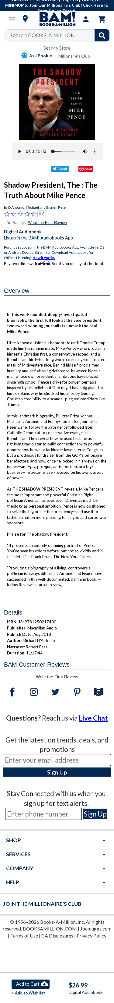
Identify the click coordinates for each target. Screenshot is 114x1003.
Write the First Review (47, 222)
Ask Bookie (40, 55)
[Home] (57, 19)
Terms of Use (24, 935)
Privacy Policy (91, 935)
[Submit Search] (102, 35)
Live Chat (93, 718)
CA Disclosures (57, 935)
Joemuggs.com (96, 928)
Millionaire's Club (74, 55)
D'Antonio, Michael (23, 207)
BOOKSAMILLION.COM (50, 928)
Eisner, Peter (56, 207)
